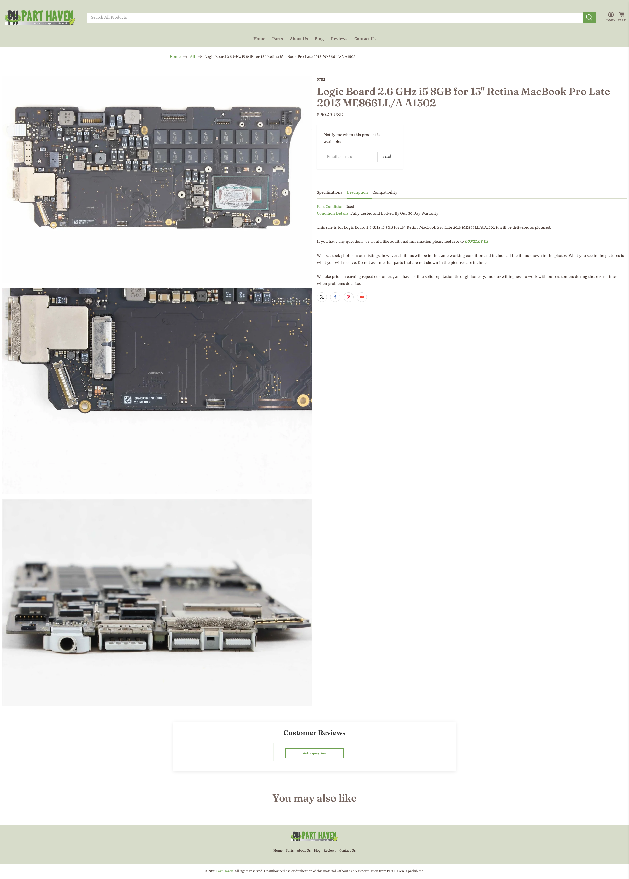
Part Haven (224, 871)
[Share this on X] (322, 297)
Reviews (339, 38)
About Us (299, 38)
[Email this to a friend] (362, 297)
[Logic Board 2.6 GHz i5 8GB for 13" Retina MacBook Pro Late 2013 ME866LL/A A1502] (157, 179)
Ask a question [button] (314, 753)
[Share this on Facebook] (335, 297)
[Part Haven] (40, 18)
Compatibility (384, 192)
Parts (277, 38)
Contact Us (365, 38)
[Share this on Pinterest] (349, 297)
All (192, 56)
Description (357, 192)
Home (259, 38)
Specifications (329, 192)
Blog (319, 38)
